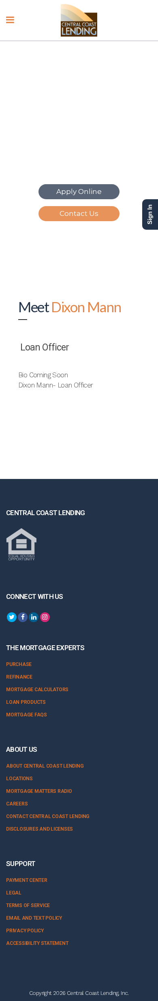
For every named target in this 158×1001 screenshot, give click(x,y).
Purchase (19, 664)
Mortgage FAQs (26, 715)
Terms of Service (28, 905)
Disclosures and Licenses (39, 829)
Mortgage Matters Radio (39, 791)
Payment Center (26, 880)
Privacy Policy (25, 931)
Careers (17, 804)
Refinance (19, 677)
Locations (19, 778)
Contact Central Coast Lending (48, 816)
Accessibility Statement (37, 943)
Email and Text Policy (34, 918)
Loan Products (26, 702)
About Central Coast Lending (45, 766)
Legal (13, 893)
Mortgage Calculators (37, 689)
